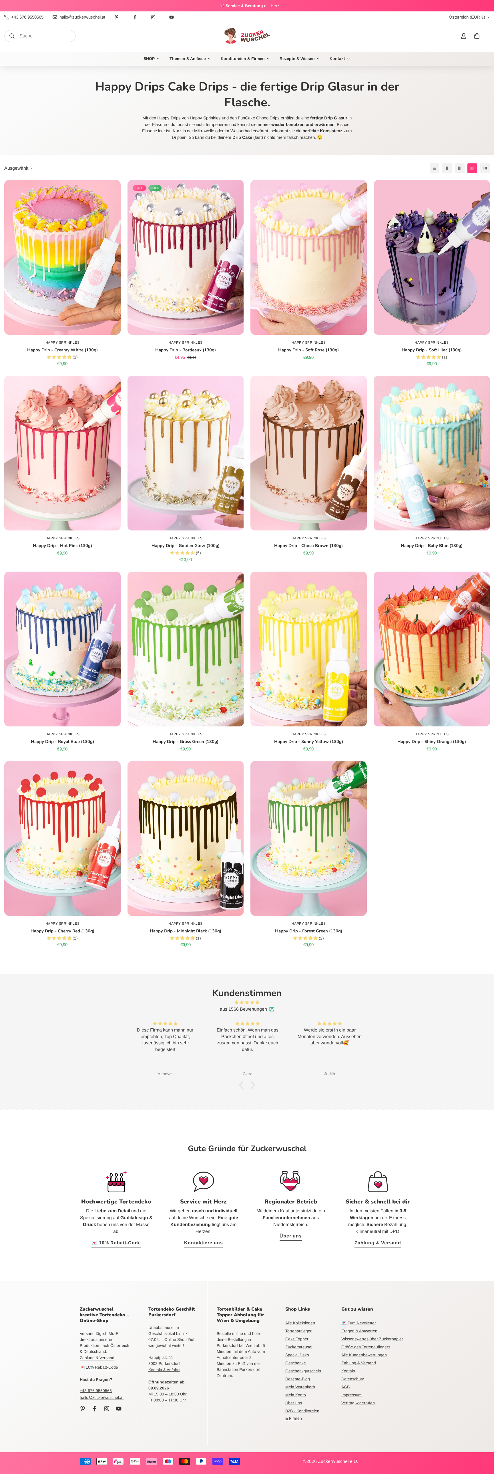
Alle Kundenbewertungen (364, 1355)
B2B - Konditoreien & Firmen (302, 1415)
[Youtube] (171, 17)
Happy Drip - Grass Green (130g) (185, 741)
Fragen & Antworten (359, 1331)
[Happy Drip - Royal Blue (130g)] (62, 649)
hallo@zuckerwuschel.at (102, 1397)
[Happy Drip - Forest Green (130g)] (308, 838)
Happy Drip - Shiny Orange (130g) (431, 741)
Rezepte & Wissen (297, 58)
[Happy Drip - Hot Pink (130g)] (62, 453)
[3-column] (460, 168)
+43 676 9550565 (96, 1390)
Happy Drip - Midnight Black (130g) (185, 931)
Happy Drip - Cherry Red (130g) (62, 931)
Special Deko (297, 1355)
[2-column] (447, 168)
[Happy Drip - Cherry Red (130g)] (62, 838)
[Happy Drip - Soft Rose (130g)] (308, 257)
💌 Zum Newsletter (358, 1323)
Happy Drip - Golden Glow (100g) (186, 545)
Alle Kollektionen (300, 1323)
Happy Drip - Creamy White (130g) (62, 350)
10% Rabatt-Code (102, 1367)
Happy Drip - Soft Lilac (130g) (432, 350)
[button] (476, 36)
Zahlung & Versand (377, 1242)
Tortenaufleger (298, 1331)
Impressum (351, 1395)
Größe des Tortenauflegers (365, 1347)
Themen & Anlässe (188, 58)
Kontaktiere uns (203, 1242)
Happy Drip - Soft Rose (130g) (308, 350)
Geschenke (295, 1363)
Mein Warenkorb (300, 1387)
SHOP (149, 58)
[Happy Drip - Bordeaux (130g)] (186, 257)
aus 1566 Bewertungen (243, 1009)
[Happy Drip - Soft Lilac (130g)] (432, 257)
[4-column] (472, 168)
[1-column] (434, 168)
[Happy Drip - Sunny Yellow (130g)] (308, 649)
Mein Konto (295, 1395)
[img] (247, 1002)
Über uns (291, 1235)
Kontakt (337, 58)
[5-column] (485, 168)
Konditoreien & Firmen (243, 58)
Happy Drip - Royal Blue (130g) (62, 741)
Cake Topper (296, 1339)
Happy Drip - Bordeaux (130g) (185, 350)
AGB (345, 1387)
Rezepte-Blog (297, 1379)
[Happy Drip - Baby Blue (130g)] (432, 453)
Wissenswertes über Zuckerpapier (372, 1339)
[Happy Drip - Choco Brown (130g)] (308, 453)
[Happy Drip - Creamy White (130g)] (62, 257)
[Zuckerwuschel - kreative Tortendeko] (247, 36)
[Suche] (12, 36)
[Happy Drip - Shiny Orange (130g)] (432, 649)
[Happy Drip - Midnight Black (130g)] (186, 838)
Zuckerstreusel (298, 1347)
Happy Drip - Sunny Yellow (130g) (308, 741)
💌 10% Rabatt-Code (116, 1242)
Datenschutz (352, 1379)
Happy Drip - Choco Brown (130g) (308, 545)
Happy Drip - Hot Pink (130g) (62, 545)
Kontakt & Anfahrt (164, 1369)
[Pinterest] (117, 17)
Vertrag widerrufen (358, 1403)
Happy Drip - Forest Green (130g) (308, 931)
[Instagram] (153, 17)
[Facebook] (135, 17)
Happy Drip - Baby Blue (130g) (432, 545)
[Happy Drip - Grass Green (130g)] (186, 649)
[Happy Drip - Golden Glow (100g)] (186, 453)
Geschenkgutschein (303, 1371)
